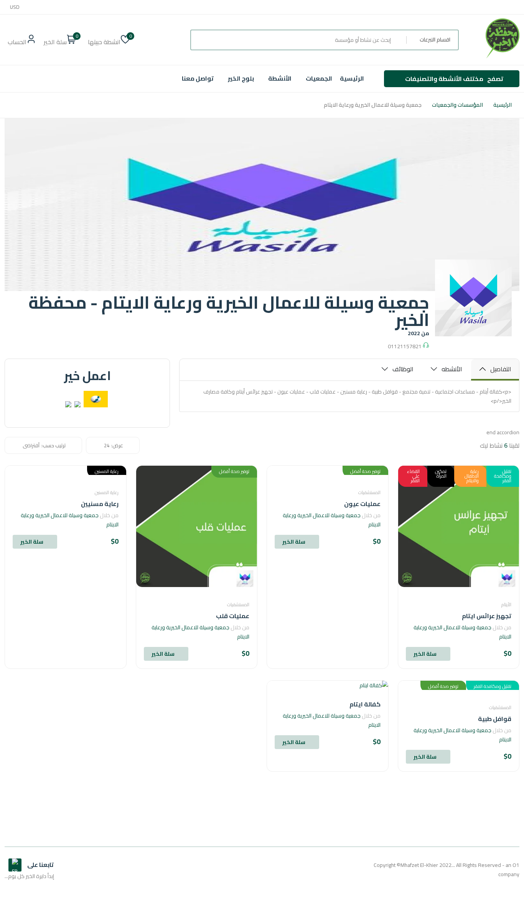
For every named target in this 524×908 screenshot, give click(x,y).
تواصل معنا (198, 78)
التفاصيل (500, 369)
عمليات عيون (362, 503)
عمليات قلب (232, 616)
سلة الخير (425, 654)
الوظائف (403, 369)
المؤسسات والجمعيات (457, 105)
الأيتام (506, 604)
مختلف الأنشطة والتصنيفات (454, 78)
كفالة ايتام (365, 704)
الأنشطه (452, 369)
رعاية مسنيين (100, 503)
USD (15, 7)
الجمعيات (319, 78)
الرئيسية (352, 78)
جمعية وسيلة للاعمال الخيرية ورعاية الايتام (462, 632)
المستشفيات (369, 492)
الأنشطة (280, 78)
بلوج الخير (241, 78)
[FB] (14, 865)
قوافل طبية (494, 718)
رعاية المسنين (107, 492)
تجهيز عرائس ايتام (486, 616)
